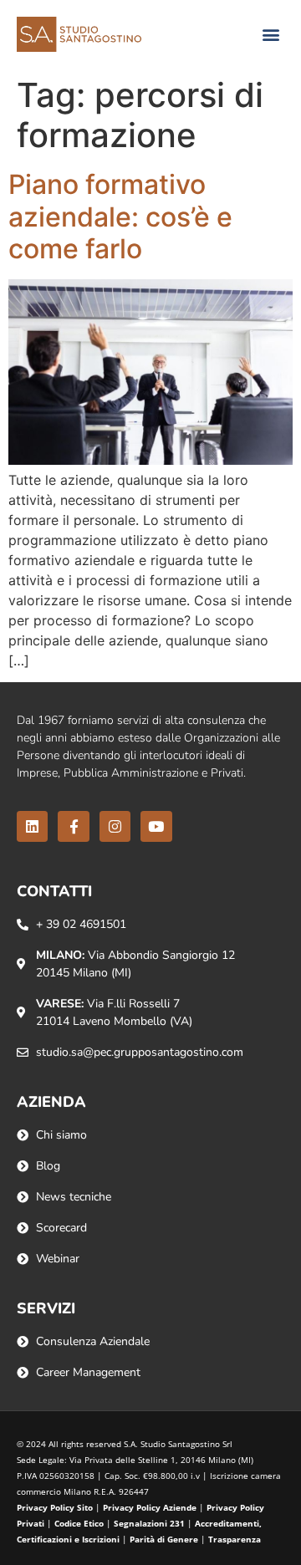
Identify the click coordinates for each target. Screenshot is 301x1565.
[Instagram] (114, 826)
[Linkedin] (32, 826)
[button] (270, 34)
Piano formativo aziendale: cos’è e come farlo (120, 216)
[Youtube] (155, 826)
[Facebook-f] (73, 826)
